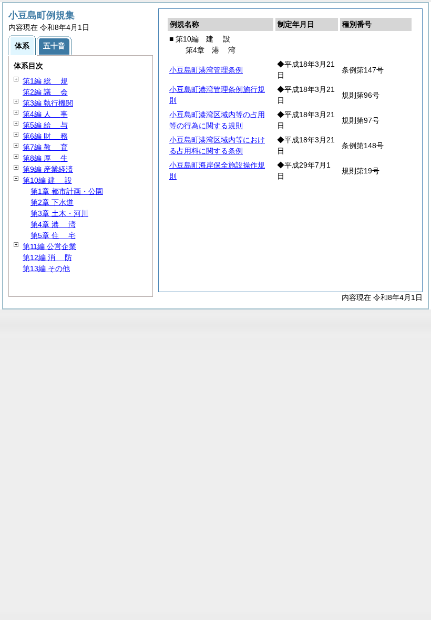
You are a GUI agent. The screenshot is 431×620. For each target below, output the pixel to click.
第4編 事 (45, 114)
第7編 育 (45, 147)
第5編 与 (45, 125)
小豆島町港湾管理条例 (206, 70)
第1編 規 (45, 81)
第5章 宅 (53, 235)
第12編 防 (47, 257)
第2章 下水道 (52, 202)
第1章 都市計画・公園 (66, 191)
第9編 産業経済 (48, 169)
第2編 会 (45, 92)
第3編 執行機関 (48, 103)
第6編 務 (45, 136)
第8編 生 (45, 158)
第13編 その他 (46, 268)
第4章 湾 (53, 224)
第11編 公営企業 (49, 246)
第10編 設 (47, 180)
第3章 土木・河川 (59, 213)
